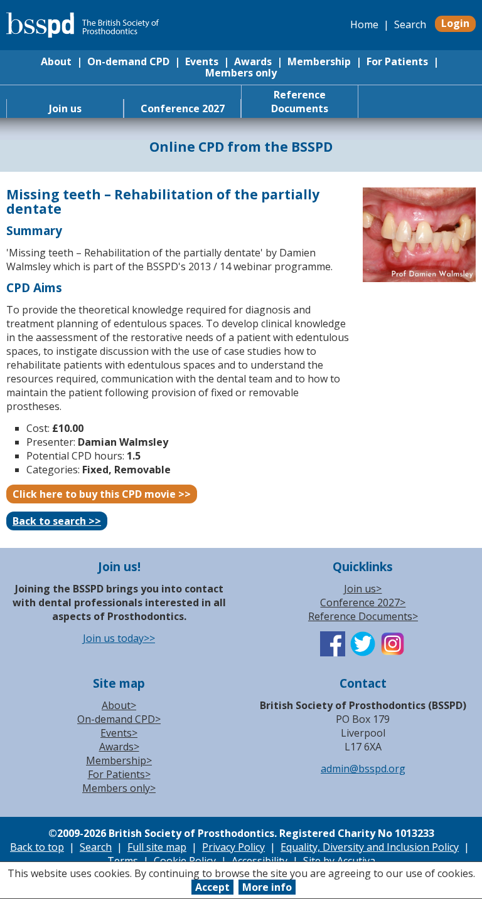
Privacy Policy (233, 847)
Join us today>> (119, 638)
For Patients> (119, 774)
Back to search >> (57, 521)
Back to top (37, 847)
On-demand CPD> (119, 719)
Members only (241, 73)
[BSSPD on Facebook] (332, 653)
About (56, 61)
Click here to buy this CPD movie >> (102, 494)
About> (119, 705)
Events (201, 61)
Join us (65, 108)
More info (267, 887)
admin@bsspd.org (363, 768)
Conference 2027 (183, 108)
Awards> (119, 747)
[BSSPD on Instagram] (392, 653)
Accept (212, 887)
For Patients (397, 61)
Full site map (156, 847)
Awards (253, 61)
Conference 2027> (362, 602)
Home (364, 24)
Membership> (119, 760)
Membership (319, 61)
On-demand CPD (128, 61)
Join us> (363, 589)
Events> (118, 733)
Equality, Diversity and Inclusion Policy (370, 847)
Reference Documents (299, 101)
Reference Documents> (363, 616)
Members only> (119, 788)
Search (410, 24)
